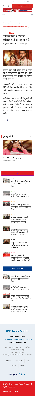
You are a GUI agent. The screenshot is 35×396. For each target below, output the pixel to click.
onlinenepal (23, 43)
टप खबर (7, 2)
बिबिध (28, 2)
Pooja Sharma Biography (12, 157)
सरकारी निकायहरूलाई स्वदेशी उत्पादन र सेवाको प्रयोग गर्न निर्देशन (21, 184)
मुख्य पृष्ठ (7, 23)
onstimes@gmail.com (17, 342)
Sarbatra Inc (13, 391)
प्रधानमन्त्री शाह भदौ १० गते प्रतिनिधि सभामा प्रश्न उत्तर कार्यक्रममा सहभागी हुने (19, 220)
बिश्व (18, 2)
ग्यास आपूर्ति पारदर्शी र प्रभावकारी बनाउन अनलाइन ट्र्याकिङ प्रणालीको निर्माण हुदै (20, 258)
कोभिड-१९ (13, 2)
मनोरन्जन (15, 23)
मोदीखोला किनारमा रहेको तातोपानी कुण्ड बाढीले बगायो (20, 195)
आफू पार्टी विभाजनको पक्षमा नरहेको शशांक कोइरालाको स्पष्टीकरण (20, 245)
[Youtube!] (21, 374)
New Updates (17, 268)
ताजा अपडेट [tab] (18, 173)
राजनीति (23, 2)
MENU (2, 14)
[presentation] (31, 136)
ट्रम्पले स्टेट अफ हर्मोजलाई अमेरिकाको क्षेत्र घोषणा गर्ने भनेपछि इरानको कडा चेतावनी (20, 232)
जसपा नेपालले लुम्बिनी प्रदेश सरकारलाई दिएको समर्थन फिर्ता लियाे (21, 207)
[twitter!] (25, 374)
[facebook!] (19, 374)
